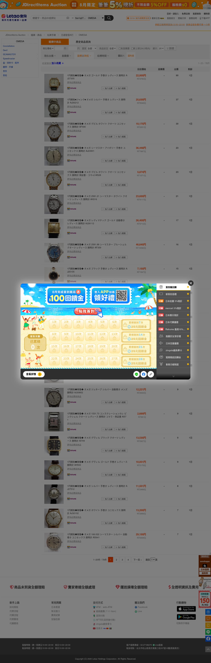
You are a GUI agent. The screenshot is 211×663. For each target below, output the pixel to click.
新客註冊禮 (171, 294)
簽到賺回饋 (171, 287)
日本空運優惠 (172, 343)
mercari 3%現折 (170, 308)
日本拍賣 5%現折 (170, 301)
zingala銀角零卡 (173, 350)
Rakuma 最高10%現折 (173, 329)
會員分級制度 (172, 364)
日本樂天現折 (168, 315)
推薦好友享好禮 (173, 336)
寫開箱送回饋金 (173, 357)
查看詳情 (31, 374)
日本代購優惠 (168, 322)
